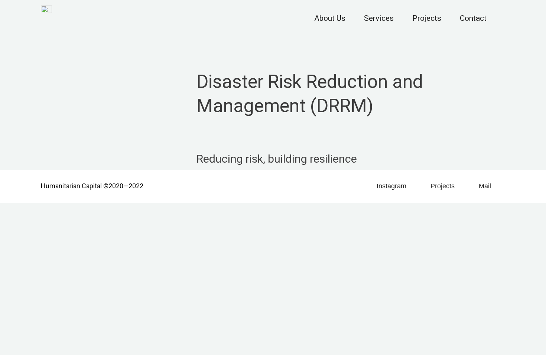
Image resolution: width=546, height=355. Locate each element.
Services (379, 18)
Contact (473, 18)
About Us (329, 18)
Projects (426, 18)
